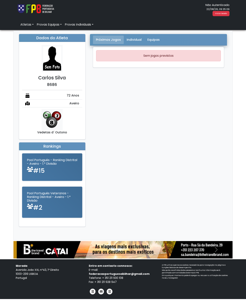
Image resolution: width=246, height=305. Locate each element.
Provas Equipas (48, 24)
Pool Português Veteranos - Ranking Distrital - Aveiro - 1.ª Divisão (49, 197)
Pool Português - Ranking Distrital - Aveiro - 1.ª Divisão (52, 162)
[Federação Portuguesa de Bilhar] (36, 8)
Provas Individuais (78, 24)
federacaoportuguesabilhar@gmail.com (119, 274)
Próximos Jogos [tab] (108, 39)
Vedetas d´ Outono (52, 132)
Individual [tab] (134, 39)
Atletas (25, 24)
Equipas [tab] (153, 39)
